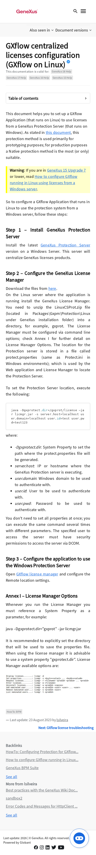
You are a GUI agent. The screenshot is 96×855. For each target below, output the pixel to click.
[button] (42, 30)
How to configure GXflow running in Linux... (42, 759)
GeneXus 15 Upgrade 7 (66, 170)
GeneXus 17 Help (16, 77)
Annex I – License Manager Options (42, 596)
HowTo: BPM (14, 711)
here (52, 288)
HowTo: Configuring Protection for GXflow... (42, 751)
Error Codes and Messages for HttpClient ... (41, 806)
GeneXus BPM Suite (22, 767)
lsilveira (62, 720)
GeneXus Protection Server (65, 245)
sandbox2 (14, 798)
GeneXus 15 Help (62, 77)
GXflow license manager (37, 574)
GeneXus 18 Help (61, 71)
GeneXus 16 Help (39, 77)
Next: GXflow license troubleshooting (66, 727)
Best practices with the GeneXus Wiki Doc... (42, 790)
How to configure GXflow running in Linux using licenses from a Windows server (43, 183)
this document (58, 132)
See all (11, 776)
